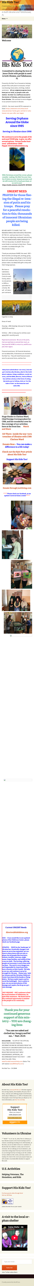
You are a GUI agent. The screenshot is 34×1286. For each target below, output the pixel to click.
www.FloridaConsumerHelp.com (12, 1061)
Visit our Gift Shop (7, 1195)
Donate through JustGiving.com (17, 488)
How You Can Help (20, 1100)
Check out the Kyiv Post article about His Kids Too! (17, 453)
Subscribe (9, 1268)
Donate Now (9, 444)
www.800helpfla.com (16, 1064)
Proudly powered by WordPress (11, 1282)
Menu (4, 19)
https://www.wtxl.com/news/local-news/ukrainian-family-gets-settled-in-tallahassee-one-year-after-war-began (16, 111)
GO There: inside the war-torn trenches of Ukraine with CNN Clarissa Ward (17, 437)
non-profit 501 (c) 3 (16, 1090)
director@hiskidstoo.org (17, 932)
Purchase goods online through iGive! (12, 1193)
